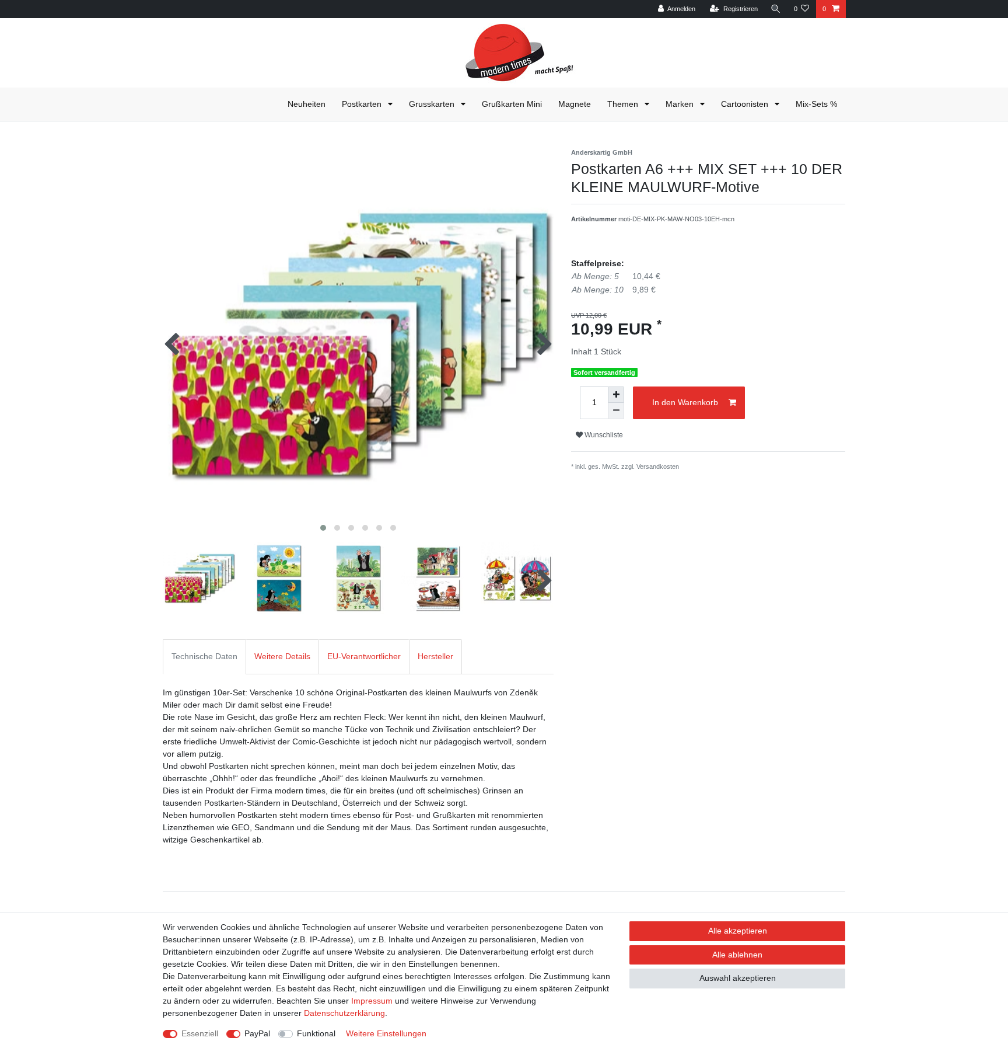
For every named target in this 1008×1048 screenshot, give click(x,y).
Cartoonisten (746, 104)
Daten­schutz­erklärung (344, 1013)
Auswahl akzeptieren (737, 978)
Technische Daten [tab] (204, 656)
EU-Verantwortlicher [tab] (364, 656)
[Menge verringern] (616, 411)
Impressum (372, 1000)
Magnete (574, 104)
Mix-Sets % (816, 104)
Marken (681, 104)
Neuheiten (307, 104)
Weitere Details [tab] (282, 656)
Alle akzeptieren (737, 930)
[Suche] (776, 9)
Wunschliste (603, 435)
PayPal (257, 1033)
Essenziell (199, 1033)
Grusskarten (433, 104)
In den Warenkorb (685, 402)
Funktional (316, 1033)
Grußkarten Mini (512, 104)
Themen (623, 104)
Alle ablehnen (737, 954)
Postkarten (363, 104)
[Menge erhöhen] (616, 395)
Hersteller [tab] (435, 656)
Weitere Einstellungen (386, 1033)
